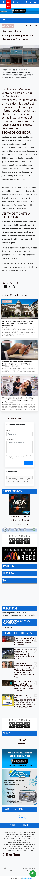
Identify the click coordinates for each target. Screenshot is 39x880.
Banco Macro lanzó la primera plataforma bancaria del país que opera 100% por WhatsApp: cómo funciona (17, 364)
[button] (4, 2)
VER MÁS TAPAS (19, 818)
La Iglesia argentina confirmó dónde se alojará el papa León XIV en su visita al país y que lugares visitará (18, 323)
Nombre (8, 430)
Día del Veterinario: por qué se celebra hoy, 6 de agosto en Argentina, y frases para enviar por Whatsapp (18, 400)
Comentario (10, 439)
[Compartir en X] (9, 287)
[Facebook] (22, 2)
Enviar (28, 463)
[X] (17, 2)
